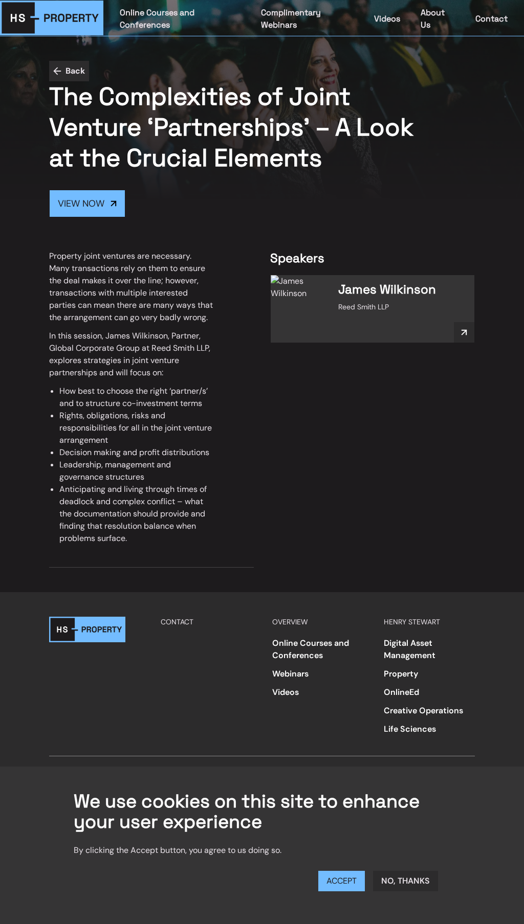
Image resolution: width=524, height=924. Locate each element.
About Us (433, 18)
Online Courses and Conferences (157, 18)
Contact (491, 18)
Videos (387, 18)
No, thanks (405, 880)
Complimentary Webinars (291, 18)
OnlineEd (401, 692)
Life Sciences (410, 729)
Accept (341, 880)
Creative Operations (423, 710)
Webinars (290, 673)
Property (401, 673)
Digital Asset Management (409, 649)
